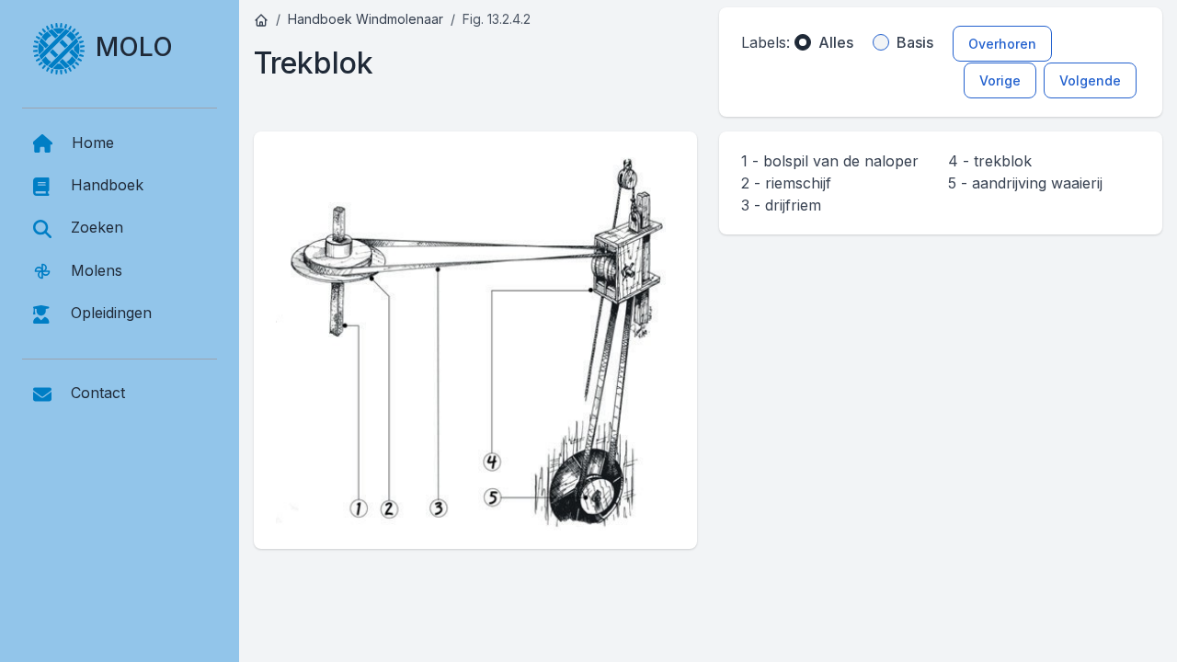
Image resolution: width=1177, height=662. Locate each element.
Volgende (1090, 80)
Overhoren (1002, 43)
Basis (915, 42)
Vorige (1000, 80)
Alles (835, 42)
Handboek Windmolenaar (365, 19)
